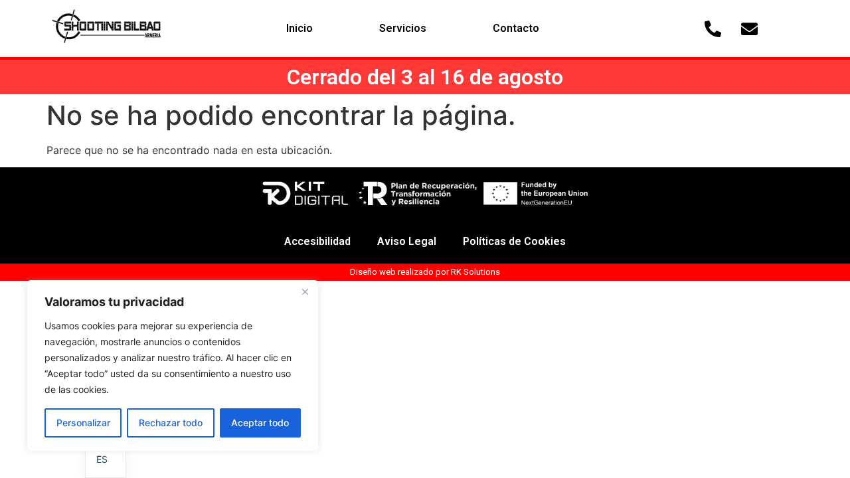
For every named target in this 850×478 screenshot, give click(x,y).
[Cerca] (305, 291)
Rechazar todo (171, 422)
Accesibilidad (317, 241)
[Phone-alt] (713, 28)
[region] (173, 365)
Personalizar (83, 422)
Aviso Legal (406, 241)
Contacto (516, 28)
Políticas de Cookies (514, 241)
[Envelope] (749, 28)
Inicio (299, 28)
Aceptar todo (260, 422)
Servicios (402, 28)
